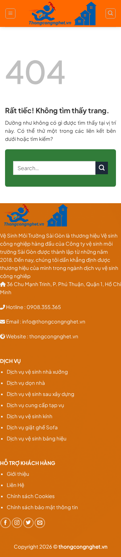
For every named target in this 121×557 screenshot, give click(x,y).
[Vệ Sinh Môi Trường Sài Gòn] (60, 13)
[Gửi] (101, 168)
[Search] (111, 13)
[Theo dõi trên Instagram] (17, 523)
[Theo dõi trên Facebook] (5, 523)
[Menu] (10, 13)
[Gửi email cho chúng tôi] (40, 523)
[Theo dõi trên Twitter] (28, 523)
